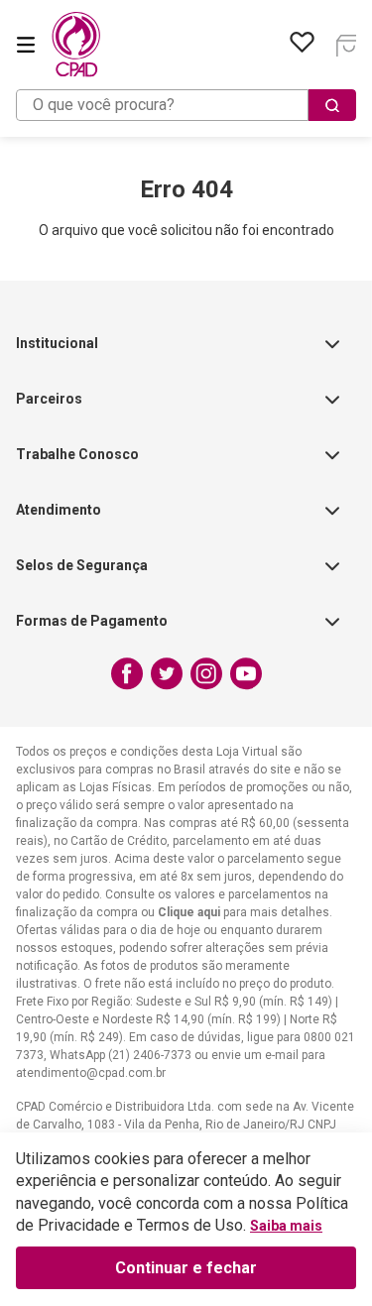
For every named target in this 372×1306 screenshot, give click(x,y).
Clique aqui (189, 912)
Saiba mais (286, 1226)
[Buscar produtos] (332, 105)
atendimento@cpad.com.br (91, 1073)
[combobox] (186, 105)
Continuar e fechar (186, 1267)
